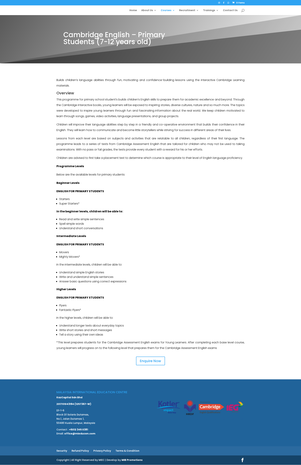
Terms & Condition (127, 450)
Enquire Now (150, 360)
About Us (147, 10)
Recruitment (187, 10)
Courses (166, 10)
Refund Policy (80, 450)
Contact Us (230, 10)
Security (61, 450)
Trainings (209, 10)
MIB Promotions (132, 460)
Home (133, 10)
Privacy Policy (102, 450)
